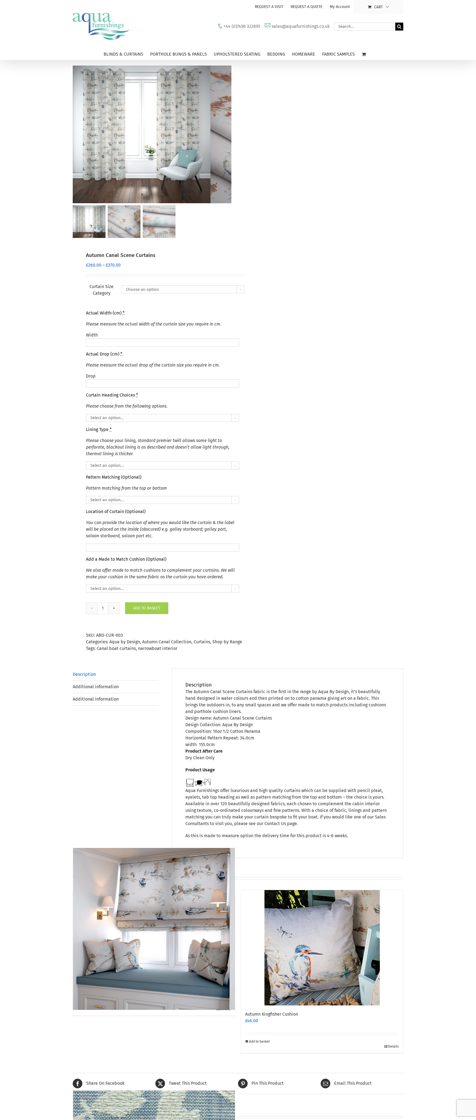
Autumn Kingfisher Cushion (271, 1014)
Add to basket (146, 608)
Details (393, 1046)
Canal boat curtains (116, 648)
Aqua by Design (124, 641)
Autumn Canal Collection (166, 641)
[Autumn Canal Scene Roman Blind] (154, 929)
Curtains (202, 641)
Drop (91, 376)
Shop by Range (227, 641)
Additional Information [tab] (96, 699)
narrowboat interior (157, 648)
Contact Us (275, 823)
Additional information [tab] (96, 686)
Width (92, 335)
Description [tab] (84, 674)
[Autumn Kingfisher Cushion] (322, 947)
